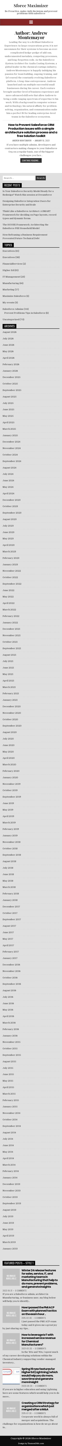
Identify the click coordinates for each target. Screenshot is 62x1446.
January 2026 (10, 371)
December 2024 (11, 441)
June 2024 (8, 480)
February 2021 (11, 693)
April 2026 (8, 358)
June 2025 (8, 409)
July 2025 (8, 403)
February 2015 (11, 1100)
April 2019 (8, 816)
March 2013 (9, 1242)
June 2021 (8, 667)
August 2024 (9, 467)
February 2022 (11, 616)
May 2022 (8, 596)
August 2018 (9, 861)
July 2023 (8, 525)
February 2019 (11, 829)
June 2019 (8, 803)
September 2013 (12, 1203)
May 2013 (8, 1229)
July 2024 (8, 474)
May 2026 (8, 351)
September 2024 (12, 461)
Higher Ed (8, 270)
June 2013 (8, 1223)
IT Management (11, 276)
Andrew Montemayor (22, 141)
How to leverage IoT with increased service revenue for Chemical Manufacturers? (38, 1340)
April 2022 (8, 603)
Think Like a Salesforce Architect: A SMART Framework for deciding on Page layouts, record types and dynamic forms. (29, 215)
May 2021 (8, 674)
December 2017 (11, 906)
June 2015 (8, 1074)
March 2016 (9, 1022)
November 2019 (11, 784)
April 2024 (8, 493)
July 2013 (8, 1216)
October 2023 (10, 506)
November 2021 (11, 635)
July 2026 (8, 338)
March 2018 (9, 887)
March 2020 (9, 764)
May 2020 (8, 751)
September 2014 (12, 1126)
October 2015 (10, 1048)
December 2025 (11, 377)
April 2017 (8, 945)
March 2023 (9, 551)
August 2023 (10, 519)
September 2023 (12, 512)
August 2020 (10, 732)
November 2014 (11, 1113)
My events (8, 302)
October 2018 (10, 848)
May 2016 (8, 1009)
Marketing (8, 289)
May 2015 (8, 1081)
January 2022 (10, 622)
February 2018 (11, 893)
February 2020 (11, 771)
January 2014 (10, 1177)
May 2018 (8, 881)
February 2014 (11, 1171)
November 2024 (12, 448)
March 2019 (9, 822)
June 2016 (8, 1003)
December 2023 (11, 500)
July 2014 (8, 1139)
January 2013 (10, 1248)
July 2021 (8, 661)
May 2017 (8, 939)
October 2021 (10, 642)
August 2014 (9, 1132)
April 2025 (8, 422)
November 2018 (11, 842)
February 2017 (11, 951)
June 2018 (8, 874)
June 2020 (8, 745)
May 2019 (8, 809)
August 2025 (10, 396)
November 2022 (12, 571)
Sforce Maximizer (31, 5)
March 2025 (9, 429)
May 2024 (8, 487)
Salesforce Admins (13, 309)
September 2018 (12, 855)
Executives (9, 251)
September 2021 (12, 648)
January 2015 (10, 1106)
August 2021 (9, 655)
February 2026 (11, 364)
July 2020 (8, 738)
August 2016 (9, 990)
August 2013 (9, 1210)
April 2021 (8, 680)
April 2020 (9, 758)
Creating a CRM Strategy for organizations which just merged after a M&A (40, 1406)
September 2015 (12, 1055)
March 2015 (9, 1093)
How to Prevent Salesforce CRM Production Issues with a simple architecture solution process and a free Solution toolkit (31, 130)
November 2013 (11, 1190)
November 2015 (11, 1042)
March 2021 (9, 687)
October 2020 (10, 719)
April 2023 (8, 545)
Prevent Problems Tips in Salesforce (24, 313)
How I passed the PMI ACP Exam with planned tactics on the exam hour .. (39, 1310)
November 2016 (11, 971)
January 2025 (10, 435)
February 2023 (11, 558)
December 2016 (11, 964)
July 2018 (8, 868)
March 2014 (9, 1165)
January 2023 (10, 564)
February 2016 (11, 1029)
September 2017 (12, 919)
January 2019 (10, 835)
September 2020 (12, 725)
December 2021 (11, 629)
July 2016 (8, 997)
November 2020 (12, 713)
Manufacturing (11, 283)
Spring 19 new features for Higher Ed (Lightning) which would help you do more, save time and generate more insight (40, 1375)
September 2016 (12, 984)
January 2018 (10, 900)
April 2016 (8, 1016)
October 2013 (10, 1197)
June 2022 (8, 590)
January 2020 (10, 777)
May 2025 (8, 416)
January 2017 (10, 958)
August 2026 (10, 332)
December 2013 (11, 1184)
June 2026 (8, 345)
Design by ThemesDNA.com (31, 1443)
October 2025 (10, 383)
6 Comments (40, 1317)
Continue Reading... (31, 160)
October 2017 (10, 913)
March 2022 (9, 609)
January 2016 (10, 1035)
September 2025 (12, 390)
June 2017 (8, 932)
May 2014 (8, 1152)
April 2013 (8, 1235)
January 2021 (10, 700)
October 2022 (10, 577)
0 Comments (21, 1290)
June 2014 (8, 1145)
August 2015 (9, 1061)
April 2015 (8, 1087)
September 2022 (12, 584)
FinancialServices (12, 263)
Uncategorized (11, 319)
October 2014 (10, 1119)
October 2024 (10, 454)
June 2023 (8, 532)
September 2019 (12, 796)
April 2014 (8, 1158)
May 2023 (8, 538)
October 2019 (10, 790)
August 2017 (9, 926)
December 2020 (12, 706)
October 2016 (10, 977)
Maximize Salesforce (14, 296)
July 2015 (8, 1068)
